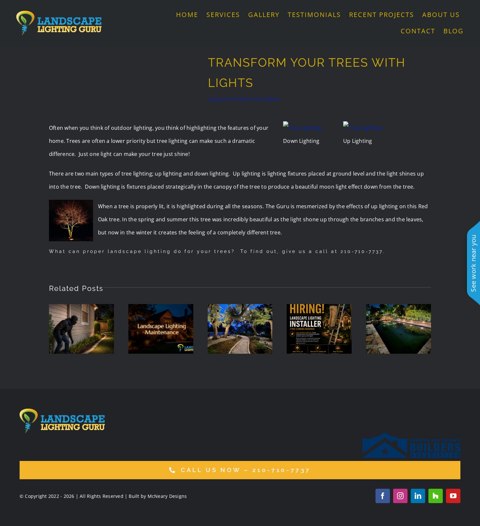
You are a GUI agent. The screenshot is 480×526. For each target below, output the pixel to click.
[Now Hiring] (319, 329)
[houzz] (435, 496)
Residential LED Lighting (256, 99)
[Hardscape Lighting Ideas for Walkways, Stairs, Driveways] (398, 329)
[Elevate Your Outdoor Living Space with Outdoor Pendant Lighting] (240, 329)
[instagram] (400, 496)
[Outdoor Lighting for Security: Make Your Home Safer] (81, 329)
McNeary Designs (167, 496)
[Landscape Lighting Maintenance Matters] (160, 329)
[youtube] (453, 496)
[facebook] (383, 496)
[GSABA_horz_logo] (411, 435)
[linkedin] (418, 496)
